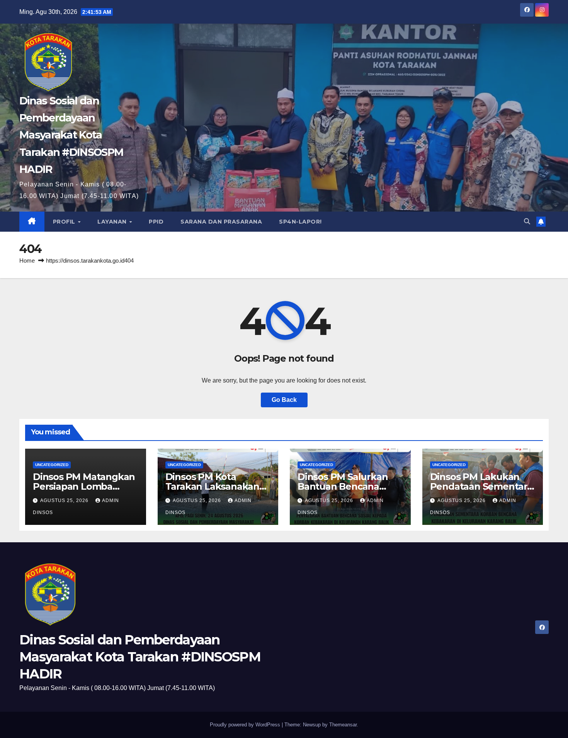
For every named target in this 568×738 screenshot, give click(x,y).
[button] (527, 221)
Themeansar (343, 725)
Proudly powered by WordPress (246, 725)
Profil (65, 221)
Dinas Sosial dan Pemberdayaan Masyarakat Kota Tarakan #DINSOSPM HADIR (71, 135)
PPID (156, 221)
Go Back (284, 399)
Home (27, 260)
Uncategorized (51, 465)
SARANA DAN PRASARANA (221, 221)
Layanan (112, 221)
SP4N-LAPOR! (300, 221)
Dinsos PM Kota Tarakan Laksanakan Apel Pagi (212, 486)
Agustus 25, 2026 (65, 500)
